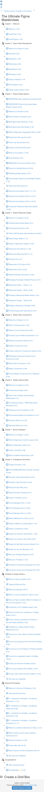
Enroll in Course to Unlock (22, 788)
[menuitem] (1, 5)
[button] (1, 2)
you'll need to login (30, 785)
